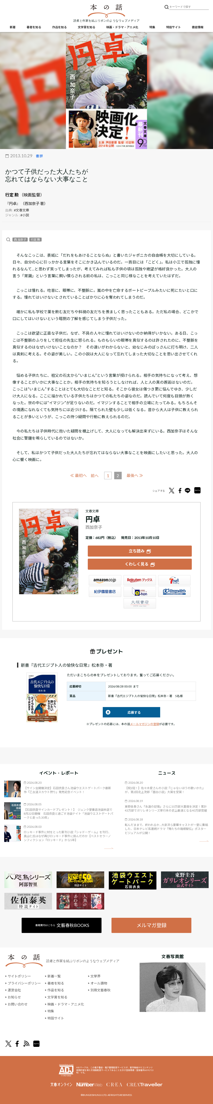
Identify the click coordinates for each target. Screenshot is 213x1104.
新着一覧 (54, 976)
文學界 (95, 976)
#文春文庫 (21, 210)
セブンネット (174, 580)
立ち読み (137, 550)
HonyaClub (174, 591)
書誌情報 (197, 27)
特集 (152, 27)
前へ (95, 475)
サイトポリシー (19, 976)
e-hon (140, 591)
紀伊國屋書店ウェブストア (105, 591)
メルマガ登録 (151, 925)
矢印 (109, 848)
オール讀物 (98, 983)
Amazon (105, 580)
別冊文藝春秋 (100, 990)
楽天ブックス (140, 580)
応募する (122, 712)
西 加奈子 (20, 239)
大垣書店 (140, 603)
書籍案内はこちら (62, 925)
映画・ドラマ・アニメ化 (122, 27)
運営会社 (14, 990)
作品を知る (59, 27)
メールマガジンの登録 (144, 724)
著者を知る (34, 27)
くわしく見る (137, 564)
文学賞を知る (86, 27)
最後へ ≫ (134, 475)
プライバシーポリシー (24, 983)
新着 (13, 27)
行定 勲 (12, 194)
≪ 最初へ (78, 475)
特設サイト (173, 27)
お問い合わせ (18, 1004)
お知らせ (14, 997)
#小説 (24, 215)
